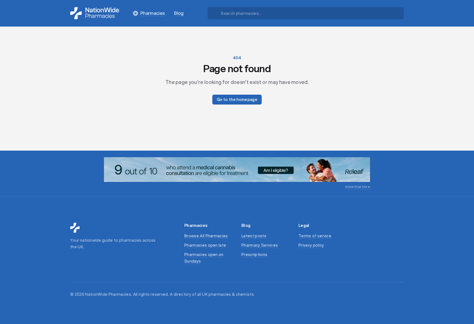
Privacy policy (311, 245)
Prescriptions (254, 254)
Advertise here (357, 186)
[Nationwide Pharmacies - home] (94, 13)
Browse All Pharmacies (206, 236)
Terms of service (314, 236)
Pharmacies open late (205, 245)
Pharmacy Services (259, 245)
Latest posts (253, 236)
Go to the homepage (237, 99)
